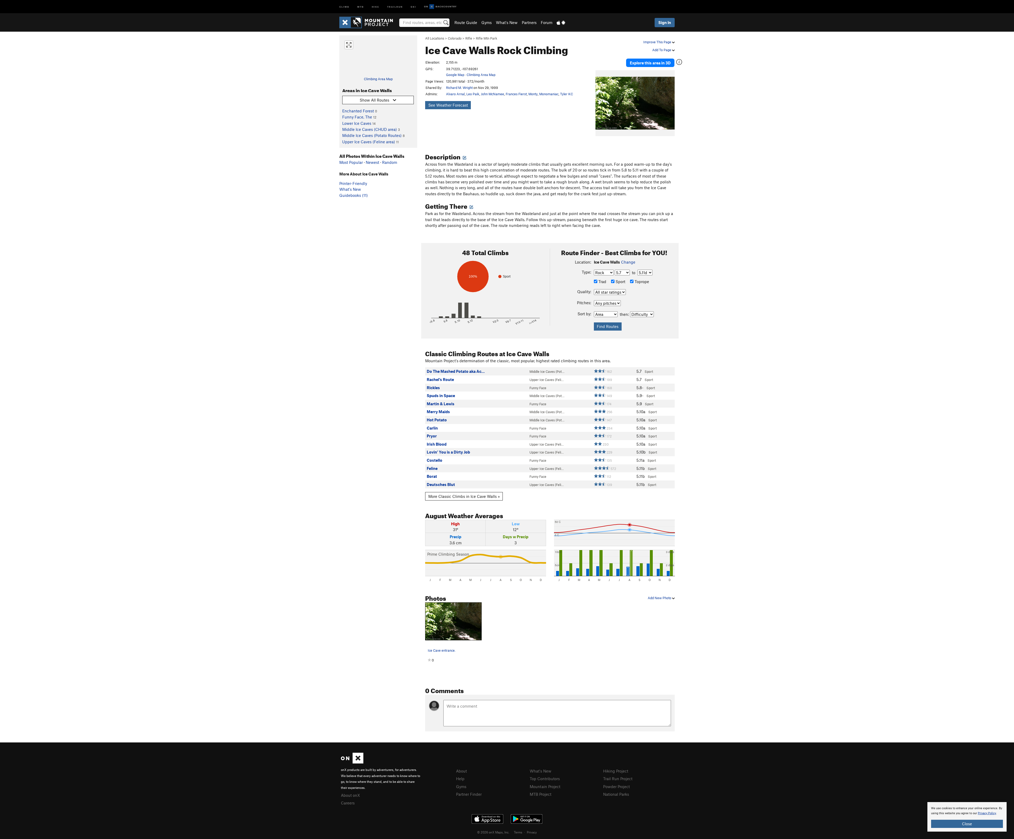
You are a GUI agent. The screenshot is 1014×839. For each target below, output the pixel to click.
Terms (518, 832)
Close (967, 823)
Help (460, 778)
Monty (533, 94)
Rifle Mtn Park (486, 38)
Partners (529, 22)
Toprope (641, 281)
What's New (507, 22)
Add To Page (662, 50)
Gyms (486, 22)
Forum (546, 22)
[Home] (368, 22)
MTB (360, 6)
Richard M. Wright (459, 87)
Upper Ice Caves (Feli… (546, 380)
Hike (375, 6)
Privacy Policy (987, 813)
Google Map (455, 75)
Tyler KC (566, 94)
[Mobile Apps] (561, 22)
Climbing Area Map (378, 79)
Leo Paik (472, 94)
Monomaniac (548, 94)
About (461, 771)
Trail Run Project (617, 778)
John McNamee (492, 94)
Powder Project (616, 786)
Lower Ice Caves (356, 123)
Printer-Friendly (353, 183)
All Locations (434, 38)
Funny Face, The (357, 117)
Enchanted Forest (358, 110)
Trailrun (395, 6)
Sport (619, 281)
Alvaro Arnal (455, 94)
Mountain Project (545, 786)
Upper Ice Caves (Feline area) (368, 141)
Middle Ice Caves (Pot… (547, 371)
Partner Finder (469, 794)
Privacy (532, 832)
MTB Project (540, 794)
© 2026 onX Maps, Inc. (493, 832)
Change (628, 262)
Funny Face (537, 388)
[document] (967, 817)
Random (389, 162)
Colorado (455, 38)
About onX (350, 795)
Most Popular (351, 162)
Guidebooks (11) (353, 195)
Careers (348, 802)
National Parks (616, 794)
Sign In (664, 22)
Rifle (468, 38)
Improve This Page (657, 42)
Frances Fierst (516, 94)
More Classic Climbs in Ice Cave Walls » (464, 496)
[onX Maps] (352, 762)
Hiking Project (615, 771)
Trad (601, 281)
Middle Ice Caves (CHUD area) (369, 129)
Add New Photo (660, 598)
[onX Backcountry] (440, 7)
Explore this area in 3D (650, 62)
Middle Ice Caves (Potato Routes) (372, 135)
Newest (372, 162)
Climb (344, 6)
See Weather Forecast (448, 105)
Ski (413, 6)
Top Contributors (545, 778)
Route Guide (465, 22)
